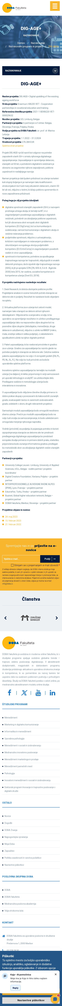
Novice (8, 816)
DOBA (7, 890)
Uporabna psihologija (14, 738)
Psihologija (10, 773)
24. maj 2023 (11, 517)
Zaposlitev (9, 851)
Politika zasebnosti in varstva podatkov (23, 858)
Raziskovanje (38, 43)
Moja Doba (10, 844)
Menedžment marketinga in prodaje (22, 759)
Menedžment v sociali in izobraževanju (23, 745)
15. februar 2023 (13, 520)
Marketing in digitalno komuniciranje (22, 724)
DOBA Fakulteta (12, 897)
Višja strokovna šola (14, 911)
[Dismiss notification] (55, 974)
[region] (31, 980)
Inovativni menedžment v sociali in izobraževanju (28, 780)
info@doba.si (7, 584)
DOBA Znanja (11, 830)
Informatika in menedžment (18, 731)
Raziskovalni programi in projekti (26, 46)
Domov (21, 43)
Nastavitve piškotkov (14, 865)
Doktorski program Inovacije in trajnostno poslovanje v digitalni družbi (30, 789)
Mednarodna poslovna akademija (20, 904)
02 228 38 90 (13, 950)
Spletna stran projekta (12, 146)
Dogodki (8, 823)
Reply (15, 988)
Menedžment (11, 717)
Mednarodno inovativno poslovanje (21, 752)
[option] (31, 618)
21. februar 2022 (13, 524)
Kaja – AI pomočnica (20, 974)
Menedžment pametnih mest (18, 766)
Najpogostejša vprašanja (16, 837)
